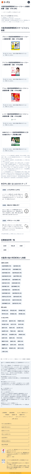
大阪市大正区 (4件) (6, 300)
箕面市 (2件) (12, 337)
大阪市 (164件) (4, 262)
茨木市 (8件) (21, 324)
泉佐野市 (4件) (5, 331)
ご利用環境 (4, 412)
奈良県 (4, 245)
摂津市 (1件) (20, 341)
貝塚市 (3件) (20, 331)
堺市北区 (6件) (13, 310)
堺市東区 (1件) (5, 310)
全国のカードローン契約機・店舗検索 (22, 359)
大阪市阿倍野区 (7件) (6, 266)
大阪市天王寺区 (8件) (16, 300)
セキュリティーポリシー (21, 416)
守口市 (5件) (19, 337)
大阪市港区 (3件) (5, 286)
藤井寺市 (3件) (12, 321)
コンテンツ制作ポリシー (22, 412)
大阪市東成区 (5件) (6, 272)
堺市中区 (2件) (5, 313)
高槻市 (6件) (4, 348)
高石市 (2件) (21, 344)
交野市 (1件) (4, 334)
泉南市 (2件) (13, 341)
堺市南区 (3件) (22, 310)
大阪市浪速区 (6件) (6, 289)
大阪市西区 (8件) (15, 289)
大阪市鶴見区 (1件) (6, 303)
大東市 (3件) (4, 321)
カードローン (11, 359)
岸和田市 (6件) (22, 334)
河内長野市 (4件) (13, 334)
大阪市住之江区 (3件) (6, 296)
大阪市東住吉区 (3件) (16, 272)
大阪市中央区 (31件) (6, 269)
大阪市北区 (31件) (6, 283)
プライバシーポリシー (8, 416)
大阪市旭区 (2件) (16, 266)
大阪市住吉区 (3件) (17, 296)
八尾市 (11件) (5, 351)
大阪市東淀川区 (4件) (6, 276)
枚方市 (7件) (13, 324)
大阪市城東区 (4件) (16, 279)
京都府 (21, 245)
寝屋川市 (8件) (5, 341)
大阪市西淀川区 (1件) (16, 293)
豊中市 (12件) (21, 348)
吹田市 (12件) (13, 344)
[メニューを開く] (29, 2)
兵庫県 (4, 250)
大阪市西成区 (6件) (6, 293)
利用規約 (7, 414)
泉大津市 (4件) (20, 327)
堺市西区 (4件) (13, 313)
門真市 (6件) (13, 331)
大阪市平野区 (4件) (17, 276)
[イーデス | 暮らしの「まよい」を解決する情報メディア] (5, 2)
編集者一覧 (22, 414)
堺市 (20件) (4, 307)
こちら (9, 389)
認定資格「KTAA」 (18, 467)
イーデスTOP (4, 359)
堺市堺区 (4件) (22, 313)
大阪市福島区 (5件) (17, 269)
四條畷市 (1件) (5, 344)
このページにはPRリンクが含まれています (11, 12)
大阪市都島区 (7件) (15, 286)
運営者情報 (11, 412)
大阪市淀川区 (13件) (16, 303)
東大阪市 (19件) (5, 324)
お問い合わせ (15, 418)
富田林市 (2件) (12, 348)
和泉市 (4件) (12, 327)
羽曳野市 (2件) (21, 321)
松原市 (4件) (4, 337)
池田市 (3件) (4, 327)
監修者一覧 (14, 414)
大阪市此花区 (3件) (16, 283)
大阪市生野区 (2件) (6, 279)
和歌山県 (13, 245)
